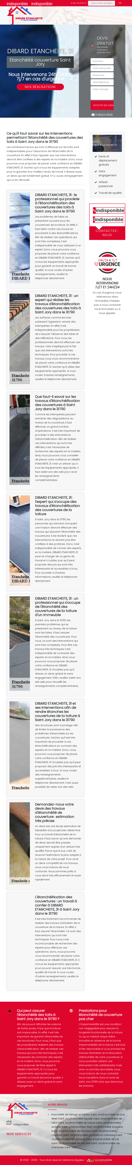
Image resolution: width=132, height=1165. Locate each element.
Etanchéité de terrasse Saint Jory (83, 1131)
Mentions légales (73, 1160)
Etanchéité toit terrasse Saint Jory (77, 1139)
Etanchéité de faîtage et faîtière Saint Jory (77, 1114)
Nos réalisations (40, 87)
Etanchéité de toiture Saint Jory (89, 1122)
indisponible (17, 3)
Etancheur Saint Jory (85, 1127)
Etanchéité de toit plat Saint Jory (83, 1143)
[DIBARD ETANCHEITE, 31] (25, 15)
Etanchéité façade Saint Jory (87, 1118)
